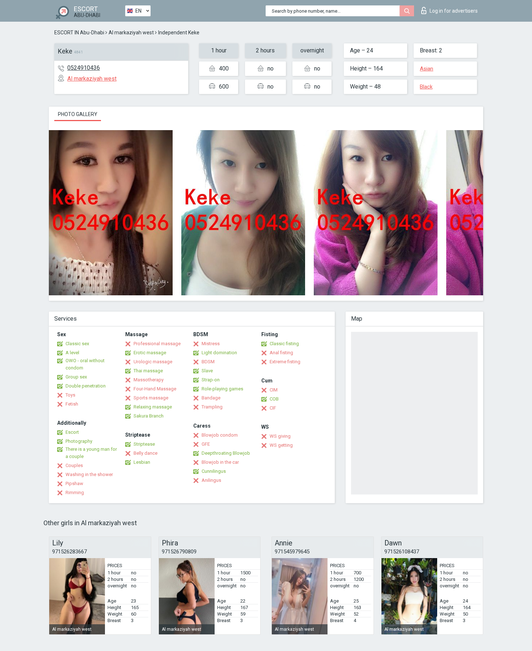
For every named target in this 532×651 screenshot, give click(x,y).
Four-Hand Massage (155, 388)
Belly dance (145, 453)
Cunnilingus (214, 471)
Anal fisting (281, 352)
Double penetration (86, 386)
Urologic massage (153, 361)
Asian (426, 68)
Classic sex (77, 343)
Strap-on (211, 379)
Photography (79, 441)
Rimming (75, 492)
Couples (74, 465)
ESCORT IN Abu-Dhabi (79, 32)
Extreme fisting (285, 361)
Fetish (72, 404)
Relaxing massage (153, 407)
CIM (274, 390)
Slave (207, 370)
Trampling (212, 407)
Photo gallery (77, 114)
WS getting (281, 445)
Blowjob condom (220, 435)
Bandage (211, 398)
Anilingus (211, 480)
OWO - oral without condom (85, 364)
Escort (72, 432)
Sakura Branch (149, 416)
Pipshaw (74, 483)
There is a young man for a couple (91, 452)
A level (72, 352)
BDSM (208, 361)
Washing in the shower (89, 474)
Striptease (144, 444)
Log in (454, 11)
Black (426, 86)
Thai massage (148, 370)
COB (274, 399)
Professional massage (157, 343)
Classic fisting (284, 343)
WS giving (280, 436)
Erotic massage (150, 352)
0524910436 (83, 67)
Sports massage (151, 398)
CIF (273, 408)
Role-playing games (222, 388)
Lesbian (142, 462)
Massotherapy (149, 379)
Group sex (76, 377)
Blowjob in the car (220, 462)
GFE (206, 444)
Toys (70, 395)
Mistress (211, 343)
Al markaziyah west (131, 32)
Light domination (219, 352)
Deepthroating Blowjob (226, 453)
